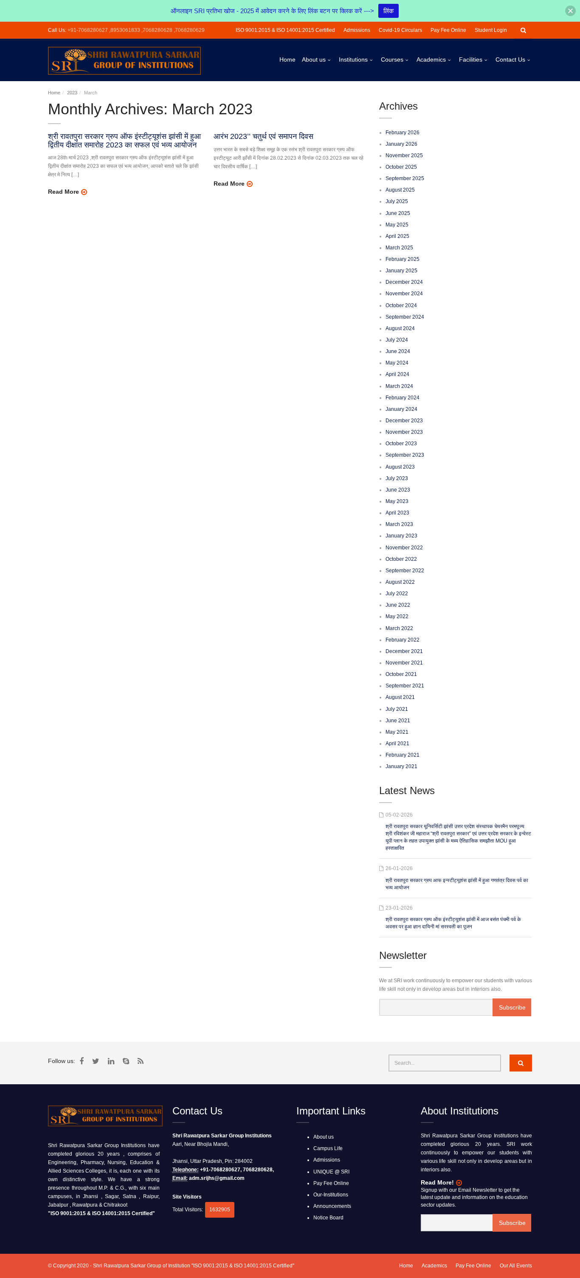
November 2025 (404, 155)
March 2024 (399, 386)
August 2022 (400, 582)
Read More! (437, 1182)
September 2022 (405, 571)
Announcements (332, 1206)
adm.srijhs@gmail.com (217, 1178)
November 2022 (404, 548)
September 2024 (405, 317)
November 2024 (404, 294)
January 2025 (401, 271)
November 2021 (404, 663)
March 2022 (399, 628)
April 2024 (397, 374)
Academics (431, 59)
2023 (72, 92)
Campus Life (328, 1148)
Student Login (491, 30)
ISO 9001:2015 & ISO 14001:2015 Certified (285, 30)
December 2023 (404, 421)
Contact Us (510, 59)
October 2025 (401, 167)
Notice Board (328, 1218)
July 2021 (397, 709)
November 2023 (404, 432)
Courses (392, 59)
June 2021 (398, 721)
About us (314, 59)
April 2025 (397, 236)
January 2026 (401, 144)
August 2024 (400, 328)
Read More (63, 191)
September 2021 (405, 686)
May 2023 (397, 501)
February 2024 (403, 398)
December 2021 (404, 651)
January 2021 (401, 766)
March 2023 (399, 524)
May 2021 (397, 732)
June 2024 (398, 351)
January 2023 (401, 536)
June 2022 (398, 605)
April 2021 (397, 743)
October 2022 (401, 559)
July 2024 (397, 340)
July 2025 (397, 201)
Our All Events (516, 1266)
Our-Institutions (330, 1195)
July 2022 (397, 594)
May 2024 (397, 363)
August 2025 (400, 190)
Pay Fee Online (448, 30)
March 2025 (399, 248)
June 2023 (398, 490)
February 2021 (403, 755)
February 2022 (403, 640)
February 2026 (403, 133)
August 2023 (400, 467)
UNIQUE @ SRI (331, 1172)
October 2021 (401, 674)
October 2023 (401, 444)
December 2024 (404, 282)
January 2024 (401, 409)
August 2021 (400, 697)
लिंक (388, 10)
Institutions (353, 59)
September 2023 (405, 455)
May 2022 (397, 616)
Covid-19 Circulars (400, 30)
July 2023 (397, 478)
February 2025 (403, 259)
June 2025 (398, 213)
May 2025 (397, 225)
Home (287, 59)
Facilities (470, 59)
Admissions (356, 30)
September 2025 (405, 178)
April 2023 (397, 513)
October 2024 (401, 305)
